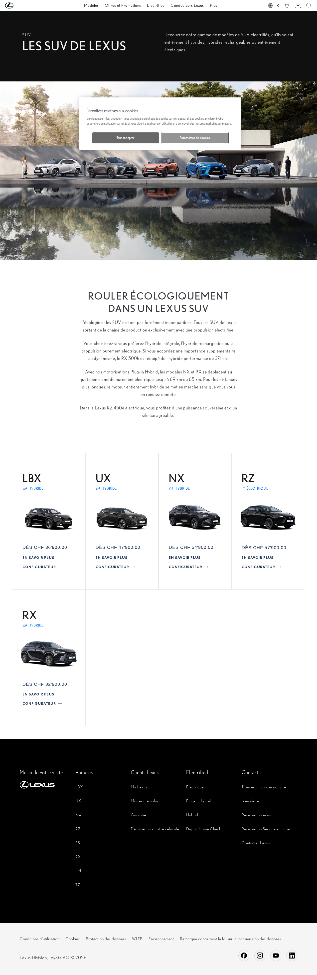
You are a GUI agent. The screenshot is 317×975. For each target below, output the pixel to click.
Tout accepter (126, 138)
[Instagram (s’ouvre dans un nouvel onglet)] (259, 955)
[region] (160, 123)
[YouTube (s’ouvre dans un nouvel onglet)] (275, 955)
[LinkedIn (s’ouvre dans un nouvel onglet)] (291, 955)
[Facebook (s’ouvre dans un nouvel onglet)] (243, 955)
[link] (38, 557)
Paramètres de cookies (195, 138)
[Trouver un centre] (287, 5)
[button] (19, 5)
